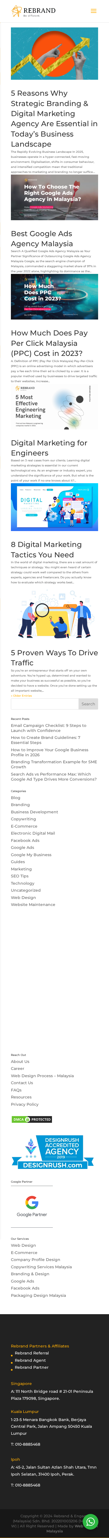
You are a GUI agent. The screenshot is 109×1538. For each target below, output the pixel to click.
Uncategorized (26, 890)
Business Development (34, 811)
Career (17, 1068)
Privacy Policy (25, 1104)
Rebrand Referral (32, 1353)
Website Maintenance (33, 904)
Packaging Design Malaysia (38, 1295)
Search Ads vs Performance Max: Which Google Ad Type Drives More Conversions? (54, 777)
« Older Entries (21, 696)
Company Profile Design (35, 1259)
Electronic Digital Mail (33, 833)
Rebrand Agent (30, 1360)
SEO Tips (20, 876)
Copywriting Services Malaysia (41, 1266)
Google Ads (22, 847)
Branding (20, 804)
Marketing (21, 869)
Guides (18, 861)
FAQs (16, 1090)
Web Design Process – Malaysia (42, 1075)
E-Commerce (24, 826)
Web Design (23, 897)
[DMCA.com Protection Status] (32, 1122)
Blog (15, 797)
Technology (22, 883)
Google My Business (31, 854)
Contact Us (22, 1082)
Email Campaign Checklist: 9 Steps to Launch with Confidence (48, 728)
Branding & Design (30, 1273)
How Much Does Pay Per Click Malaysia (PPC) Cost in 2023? (49, 343)
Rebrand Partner (32, 1367)
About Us (20, 1061)
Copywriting (23, 818)
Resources (21, 1097)
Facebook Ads (25, 840)
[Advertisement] (54, 984)
